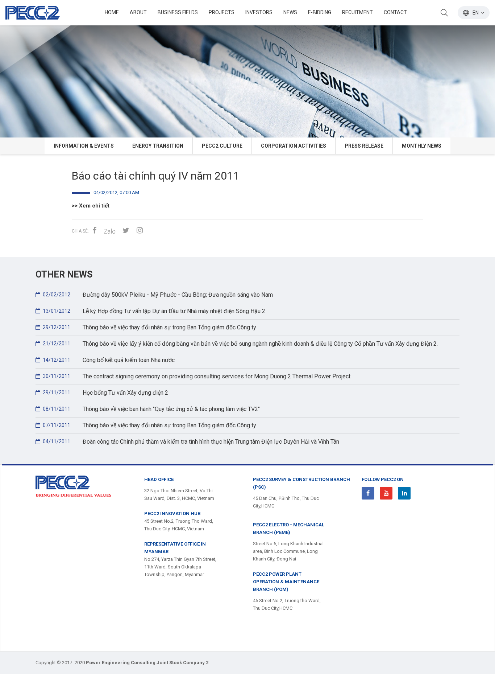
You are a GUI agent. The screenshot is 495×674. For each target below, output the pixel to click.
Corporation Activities (293, 146)
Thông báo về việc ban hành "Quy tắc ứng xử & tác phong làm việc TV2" (151, 409)
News (290, 12)
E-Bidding (319, 12)
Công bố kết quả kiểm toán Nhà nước (109, 360)
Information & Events (84, 146)
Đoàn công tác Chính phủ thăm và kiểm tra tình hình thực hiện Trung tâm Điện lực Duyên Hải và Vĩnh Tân (191, 441)
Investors (259, 12)
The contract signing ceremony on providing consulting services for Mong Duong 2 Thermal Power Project (196, 376)
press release (364, 146)
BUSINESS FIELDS (178, 12)
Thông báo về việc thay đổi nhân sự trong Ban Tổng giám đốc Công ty (149, 327)
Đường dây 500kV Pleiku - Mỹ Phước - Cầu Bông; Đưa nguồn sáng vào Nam (158, 294)
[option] (247, 68)
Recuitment (357, 12)
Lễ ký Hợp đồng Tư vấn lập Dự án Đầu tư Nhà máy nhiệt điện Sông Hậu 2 (154, 311)
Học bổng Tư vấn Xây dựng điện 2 (105, 392)
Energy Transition (157, 146)
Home (112, 12)
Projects (221, 12)
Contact (395, 12)
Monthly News (421, 146)
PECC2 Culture (222, 146)
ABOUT (138, 12)
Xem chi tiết (94, 205)
